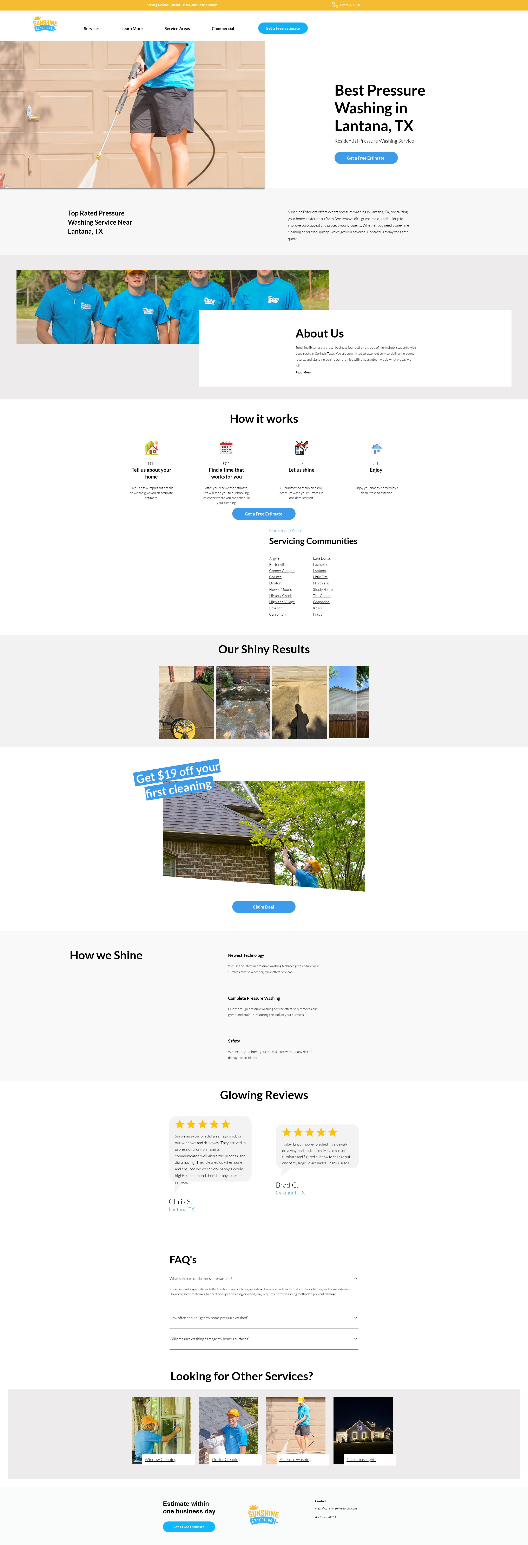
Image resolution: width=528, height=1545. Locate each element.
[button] (92, 27)
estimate (151, 498)
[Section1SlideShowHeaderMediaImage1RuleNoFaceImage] (269, 1219)
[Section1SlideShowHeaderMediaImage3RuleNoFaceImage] (264, 1220)
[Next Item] (361, 702)
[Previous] (16, 1169)
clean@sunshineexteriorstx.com (336, 1508)
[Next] (511, 1169)
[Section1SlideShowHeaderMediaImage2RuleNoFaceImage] (259, 1219)
